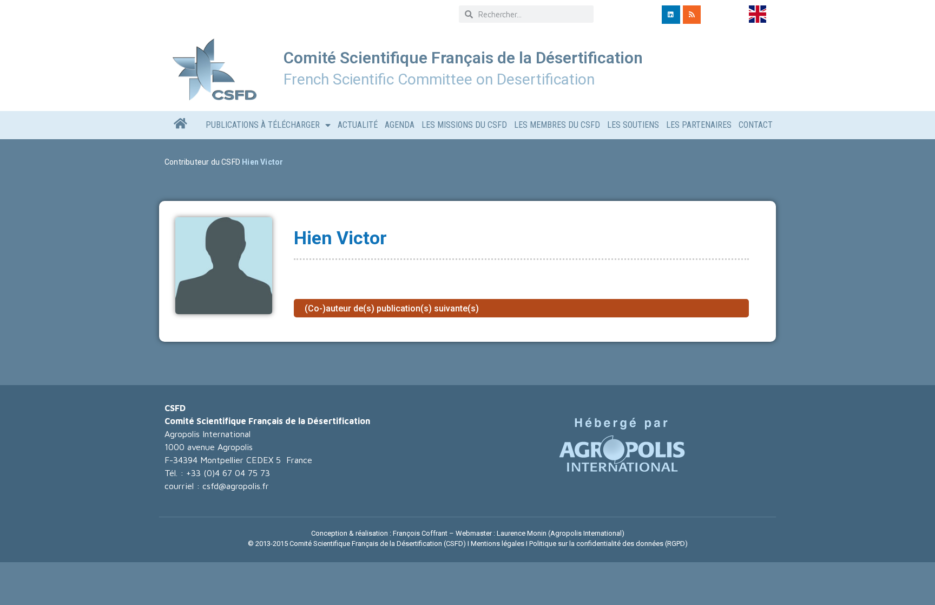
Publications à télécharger (263, 125)
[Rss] (692, 14)
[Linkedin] (671, 14)
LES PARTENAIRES (699, 125)
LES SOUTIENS (633, 125)
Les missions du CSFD (464, 125)
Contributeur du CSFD (202, 162)
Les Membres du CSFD (557, 125)
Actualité (358, 125)
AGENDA (399, 125)
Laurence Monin (521, 533)
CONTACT (756, 125)
